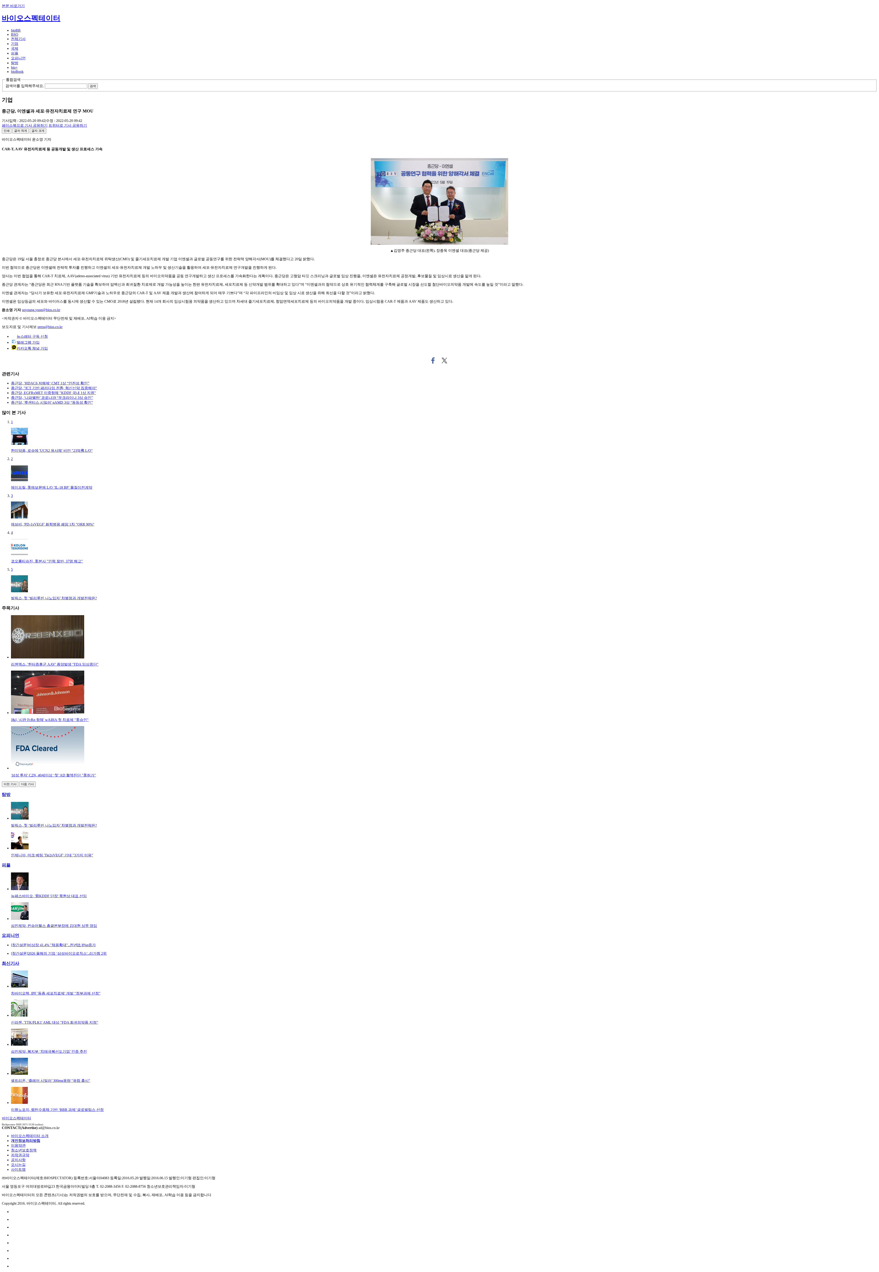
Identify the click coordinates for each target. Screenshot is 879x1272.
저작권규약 (20, 1155)
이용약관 (18, 1145)
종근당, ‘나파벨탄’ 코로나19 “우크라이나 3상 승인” (52, 398)
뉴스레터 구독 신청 (32, 336)
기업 (14, 44)
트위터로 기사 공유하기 (444, 361)
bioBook (17, 72)
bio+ (14, 67)
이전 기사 (10, 784)
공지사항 (18, 1160)
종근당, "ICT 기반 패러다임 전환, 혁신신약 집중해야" (54, 388)
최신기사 (10, 963)
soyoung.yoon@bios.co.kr (41, 310)
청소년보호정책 (24, 1150)
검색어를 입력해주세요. (24, 86)
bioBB (16, 30)
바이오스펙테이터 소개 (30, 1136)
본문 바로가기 (13, 6)
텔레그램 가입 (28, 342)
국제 (14, 48)
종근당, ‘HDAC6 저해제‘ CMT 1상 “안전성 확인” (50, 383)
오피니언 (18, 58)
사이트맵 (18, 1169)
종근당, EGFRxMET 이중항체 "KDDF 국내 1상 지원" (53, 393)
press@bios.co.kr (50, 327)
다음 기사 (27, 784)
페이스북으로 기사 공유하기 (433, 361)
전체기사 (18, 39)
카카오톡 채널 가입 (32, 348)
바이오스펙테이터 (31, 18)
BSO (14, 34)
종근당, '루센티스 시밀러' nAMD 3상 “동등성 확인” (52, 402)
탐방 (14, 63)
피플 (14, 53)
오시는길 (18, 1165)
